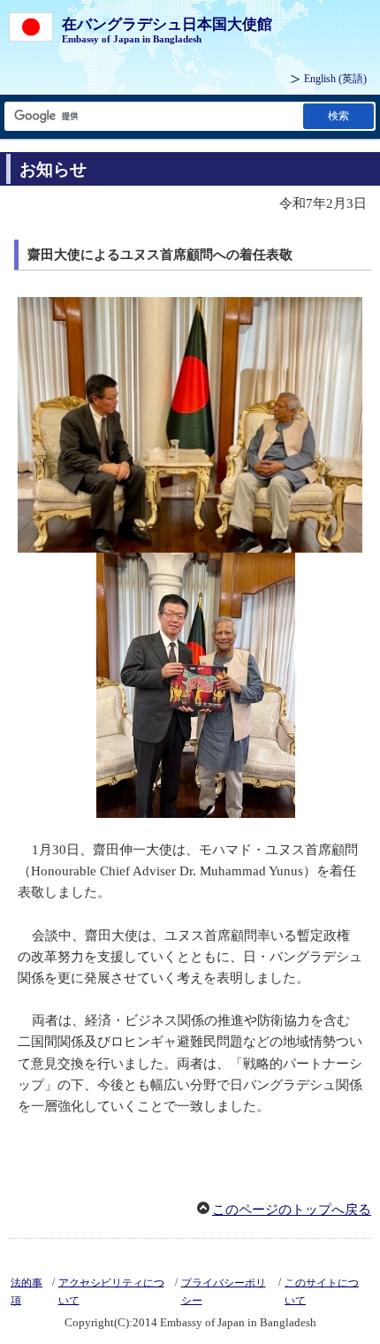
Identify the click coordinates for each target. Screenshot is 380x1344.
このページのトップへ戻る (291, 1210)
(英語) (335, 79)
